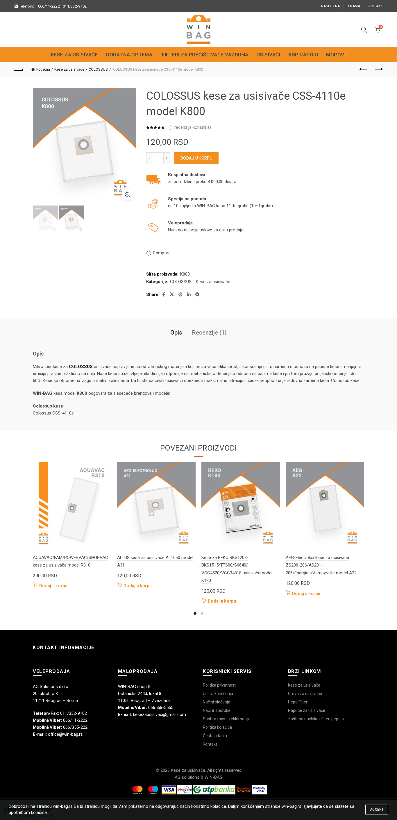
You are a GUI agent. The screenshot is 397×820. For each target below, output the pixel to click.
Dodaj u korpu (196, 158)
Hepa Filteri (298, 702)
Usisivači (268, 55)
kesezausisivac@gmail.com (159, 714)
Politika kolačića (217, 727)
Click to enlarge (127, 194)
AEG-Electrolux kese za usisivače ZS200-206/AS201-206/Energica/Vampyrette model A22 (321, 565)
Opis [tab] (176, 332)
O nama (353, 6)
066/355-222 (75, 727)
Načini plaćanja (216, 702)
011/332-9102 (75, 6)
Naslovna (330, 6)
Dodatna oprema (129, 55)
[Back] (18, 69)
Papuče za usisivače (306, 710)
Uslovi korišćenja (218, 693)
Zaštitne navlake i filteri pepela (316, 719)
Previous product (364, 69)
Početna (43, 69)
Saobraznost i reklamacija (227, 719)
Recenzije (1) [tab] (209, 332)
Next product (378, 69)
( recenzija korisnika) (190, 127)
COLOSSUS (98, 69)
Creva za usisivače (305, 693)
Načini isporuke (216, 710)
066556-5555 (160, 707)
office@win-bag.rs (65, 734)
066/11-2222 (49, 6)
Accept (377, 810)
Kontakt (375, 6)
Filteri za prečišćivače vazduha (205, 55)
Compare (162, 253)
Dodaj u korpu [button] (53, 585)
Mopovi (336, 55)
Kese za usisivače (74, 55)
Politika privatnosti (220, 685)
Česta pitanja (215, 735)
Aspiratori (303, 55)
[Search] (364, 29)
